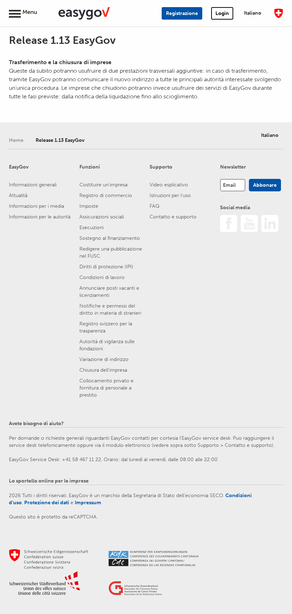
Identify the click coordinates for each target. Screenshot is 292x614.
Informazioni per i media (36, 206)
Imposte (88, 206)
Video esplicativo (169, 185)
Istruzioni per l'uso (170, 195)
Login (222, 13)
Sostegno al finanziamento (109, 238)
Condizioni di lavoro (102, 277)
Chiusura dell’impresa (103, 370)
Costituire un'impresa (103, 185)
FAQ (155, 206)
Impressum (88, 503)
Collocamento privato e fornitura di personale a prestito (106, 388)
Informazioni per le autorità (40, 217)
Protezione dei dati (46, 503)
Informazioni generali (33, 185)
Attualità (18, 195)
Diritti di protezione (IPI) (106, 267)
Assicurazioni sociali (101, 217)
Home (16, 140)
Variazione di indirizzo (104, 359)
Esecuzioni (91, 228)
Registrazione (182, 13)
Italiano (252, 13)
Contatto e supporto (173, 217)
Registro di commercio (105, 195)
